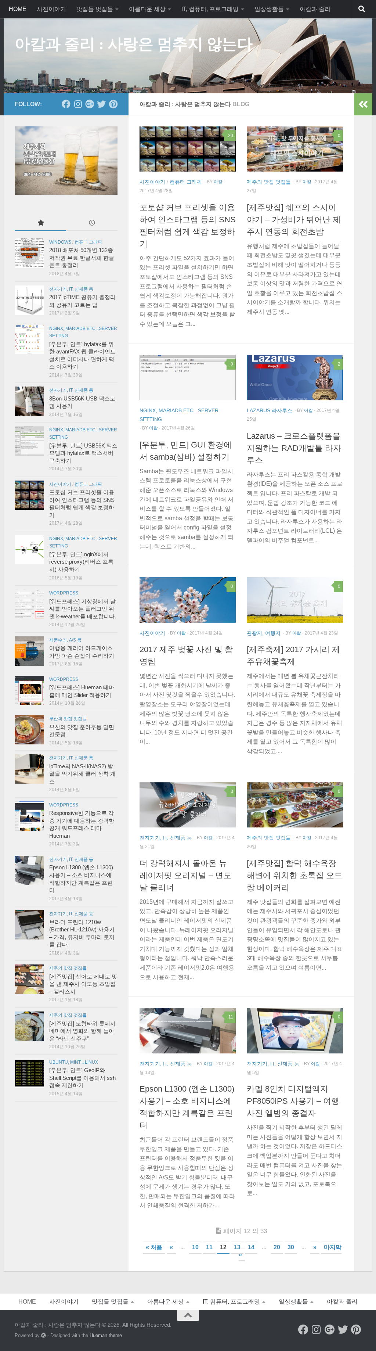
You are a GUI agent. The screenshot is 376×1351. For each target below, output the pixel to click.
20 (277, 1247)
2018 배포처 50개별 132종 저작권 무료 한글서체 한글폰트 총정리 (81, 257)
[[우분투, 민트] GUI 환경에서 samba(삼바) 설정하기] (188, 377)
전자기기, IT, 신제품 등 (166, 838)
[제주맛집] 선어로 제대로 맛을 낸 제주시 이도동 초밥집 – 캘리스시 (83, 984)
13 (237, 1247)
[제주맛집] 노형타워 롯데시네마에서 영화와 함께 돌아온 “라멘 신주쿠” (82, 1031)
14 (251, 1247)
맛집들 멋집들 (94, 9)
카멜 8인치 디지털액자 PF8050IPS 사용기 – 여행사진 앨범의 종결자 (293, 1101)
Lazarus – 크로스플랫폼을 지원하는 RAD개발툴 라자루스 (294, 448)
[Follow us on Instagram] (77, 104)
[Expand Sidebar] (363, 104)
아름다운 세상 (147, 9)
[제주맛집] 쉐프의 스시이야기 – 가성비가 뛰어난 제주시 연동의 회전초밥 (294, 219)
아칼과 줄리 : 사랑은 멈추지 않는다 (133, 44)
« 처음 (154, 1247)
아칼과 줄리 (315, 9)
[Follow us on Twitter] (101, 104)
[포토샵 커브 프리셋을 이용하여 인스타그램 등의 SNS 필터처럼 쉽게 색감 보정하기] (188, 149)
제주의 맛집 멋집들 (269, 182)
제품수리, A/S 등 (65, 640)
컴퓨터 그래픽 (186, 182)
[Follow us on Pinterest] (113, 104)
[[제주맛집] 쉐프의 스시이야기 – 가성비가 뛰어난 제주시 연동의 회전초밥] (295, 149)
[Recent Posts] (92, 223)
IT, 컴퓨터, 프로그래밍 (210, 9)
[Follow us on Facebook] (66, 104)
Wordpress (63, 593)
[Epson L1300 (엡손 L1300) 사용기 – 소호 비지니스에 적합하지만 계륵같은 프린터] (188, 1030)
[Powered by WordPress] (43, 1335)
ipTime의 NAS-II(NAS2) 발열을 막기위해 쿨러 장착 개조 (82, 773)
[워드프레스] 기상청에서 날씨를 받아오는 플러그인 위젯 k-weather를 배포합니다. (82, 609)
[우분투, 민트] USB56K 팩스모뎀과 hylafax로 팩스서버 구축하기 (83, 453)
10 (195, 1247)
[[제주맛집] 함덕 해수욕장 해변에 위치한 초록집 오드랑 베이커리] (295, 805)
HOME (17, 9)
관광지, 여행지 (264, 633)
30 (291, 1247)
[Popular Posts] (40, 223)
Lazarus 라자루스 (269, 410)
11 (209, 1247)
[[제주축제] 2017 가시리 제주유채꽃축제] (295, 600)
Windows (60, 242)
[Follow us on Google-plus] (89, 104)
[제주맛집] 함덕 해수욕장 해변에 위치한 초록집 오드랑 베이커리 (294, 875)
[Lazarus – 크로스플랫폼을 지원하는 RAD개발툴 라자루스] (295, 377)
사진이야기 (51, 9)
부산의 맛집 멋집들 (68, 718)
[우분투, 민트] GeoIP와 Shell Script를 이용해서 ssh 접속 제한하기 (82, 1077)
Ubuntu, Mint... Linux (73, 1062)
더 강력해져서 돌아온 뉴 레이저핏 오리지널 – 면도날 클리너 (185, 875)
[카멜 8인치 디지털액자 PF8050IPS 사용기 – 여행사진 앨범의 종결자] (295, 1030)
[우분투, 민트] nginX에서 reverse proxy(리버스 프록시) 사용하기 (81, 561)
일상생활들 (269, 9)
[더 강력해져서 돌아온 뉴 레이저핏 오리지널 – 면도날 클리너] (188, 805)
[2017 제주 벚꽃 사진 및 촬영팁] (188, 600)
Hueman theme (106, 1335)
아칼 (218, 181)
